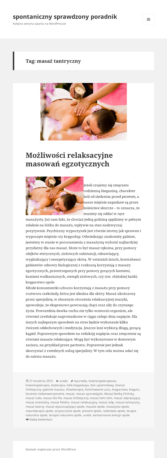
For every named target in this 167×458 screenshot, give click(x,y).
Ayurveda (80, 381)
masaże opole (95, 406)
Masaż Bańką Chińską (119, 394)
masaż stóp (106, 402)
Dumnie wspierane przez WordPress (51, 449)
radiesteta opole (114, 411)
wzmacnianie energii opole (111, 415)
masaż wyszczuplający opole (65, 406)
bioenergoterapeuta (102, 381)
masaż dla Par (52, 398)
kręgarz (134, 389)
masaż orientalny (37, 402)
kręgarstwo (119, 389)
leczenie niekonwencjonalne (45, 394)
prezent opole (91, 411)
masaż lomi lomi (101, 398)
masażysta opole (117, 406)
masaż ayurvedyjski (89, 394)
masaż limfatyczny (76, 398)
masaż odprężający (127, 398)
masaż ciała (34, 398)
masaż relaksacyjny (84, 402)
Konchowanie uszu (98, 389)
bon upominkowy (102, 385)
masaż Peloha (60, 402)
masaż (70, 394)
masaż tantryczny (127, 402)
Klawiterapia (74, 389)
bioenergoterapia (37, 385)
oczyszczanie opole (67, 411)
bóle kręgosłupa (78, 385)
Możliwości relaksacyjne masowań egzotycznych (69, 159)
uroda (63, 381)
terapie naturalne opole (65, 415)
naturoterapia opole (39, 411)
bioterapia (58, 385)
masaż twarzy (35, 406)
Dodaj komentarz (41, 419)
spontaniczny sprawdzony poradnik (65, 16)
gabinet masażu (54, 389)
